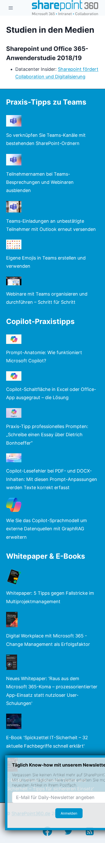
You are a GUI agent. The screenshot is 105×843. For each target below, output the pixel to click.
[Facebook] (47, 831)
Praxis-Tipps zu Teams (46, 102)
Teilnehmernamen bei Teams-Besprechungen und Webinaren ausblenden (40, 182)
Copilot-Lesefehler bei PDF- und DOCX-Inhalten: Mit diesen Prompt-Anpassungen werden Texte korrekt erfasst (51, 479)
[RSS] (90, 831)
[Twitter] (68, 831)
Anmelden (69, 813)
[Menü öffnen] (11, 8)
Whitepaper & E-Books (45, 556)
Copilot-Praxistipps (40, 321)
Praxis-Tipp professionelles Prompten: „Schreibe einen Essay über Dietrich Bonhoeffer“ (47, 435)
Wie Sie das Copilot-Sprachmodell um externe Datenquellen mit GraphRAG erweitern (46, 529)
